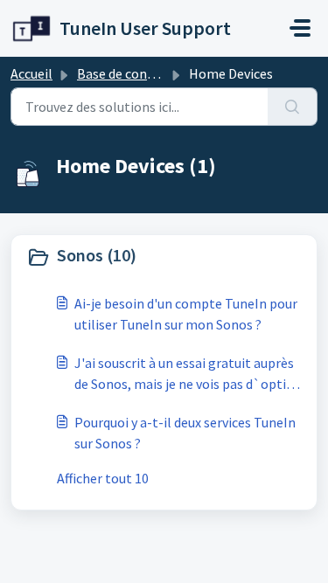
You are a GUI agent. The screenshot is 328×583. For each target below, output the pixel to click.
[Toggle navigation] (300, 28)
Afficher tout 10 (103, 478)
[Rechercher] (293, 106)
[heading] (164, 257)
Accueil (31, 73)
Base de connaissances (144, 73)
